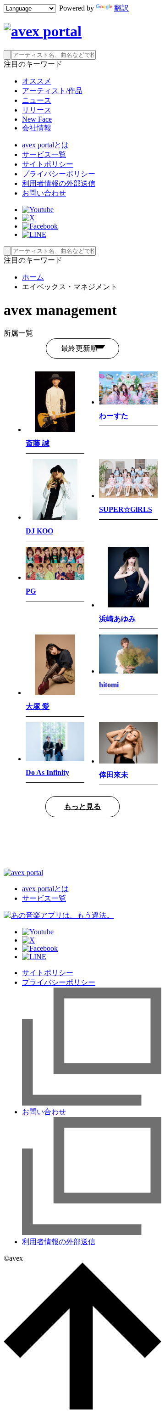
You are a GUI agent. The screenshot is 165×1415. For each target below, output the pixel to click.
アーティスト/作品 (52, 91)
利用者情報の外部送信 (58, 183)
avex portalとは (45, 145)
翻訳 (121, 8)
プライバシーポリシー (58, 174)
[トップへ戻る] (82, 1407)
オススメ (36, 81)
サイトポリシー (47, 164)
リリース (36, 110)
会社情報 (36, 128)
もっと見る (82, 806)
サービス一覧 (44, 154)
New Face (37, 119)
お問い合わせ (44, 193)
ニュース (36, 100)
